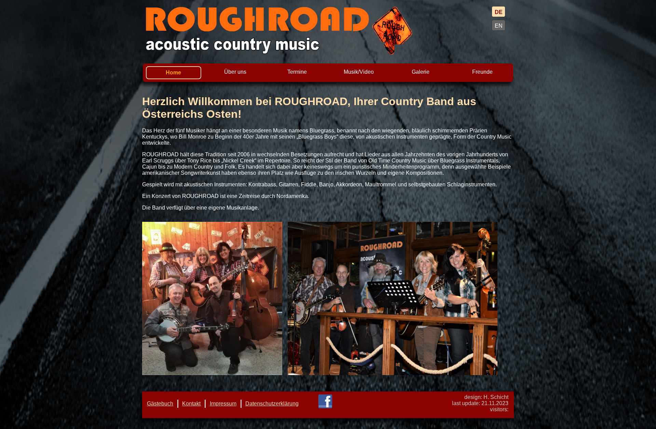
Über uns (235, 72)
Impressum (223, 403)
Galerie (420, 72)
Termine (297, 72)
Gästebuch (160, 403)
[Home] (316, 30)
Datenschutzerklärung (272, 403)
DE (499, 12)
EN (499, 26)
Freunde (482, 72)
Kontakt (191, 403)
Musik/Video (359, 72)
